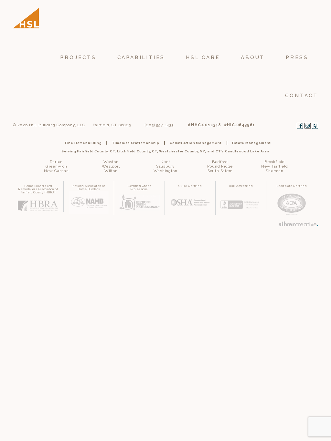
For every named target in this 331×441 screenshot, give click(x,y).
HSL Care (203, 57)
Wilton (111, 171)
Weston (111, 161)
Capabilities (141, 57)
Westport (111, 166)
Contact (301, 95)
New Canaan (56, 171)
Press (297, 57)
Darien (56, 161)
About (253, 57)
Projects (78, 57)
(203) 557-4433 (159, 125)
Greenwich (56, 166)
